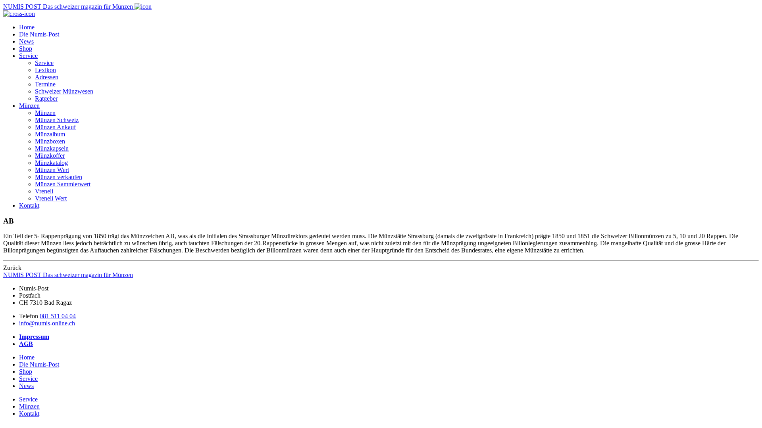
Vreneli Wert (51, 198)
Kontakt (29, 205)
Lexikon (45, 70)
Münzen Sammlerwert (62, 184)
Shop (25, 48)
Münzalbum (50, 134)
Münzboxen (50, 141)
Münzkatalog (51, 162)
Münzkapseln (52, 148)
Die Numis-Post (39, 34)
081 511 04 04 (58, 316)
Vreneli (44, 191)
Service (28, 55)
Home (27, 27)
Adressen (46, 77)
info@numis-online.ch (47, 323)
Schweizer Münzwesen (64, 91)
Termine (45, 84)
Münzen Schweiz (57, 120)
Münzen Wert (52, 169)
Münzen (29, 105)
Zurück (12, 267)
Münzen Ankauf (55, 127)
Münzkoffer (50, 155)
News (26, 41)
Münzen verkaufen (58, 177)
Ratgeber (46, 98)
